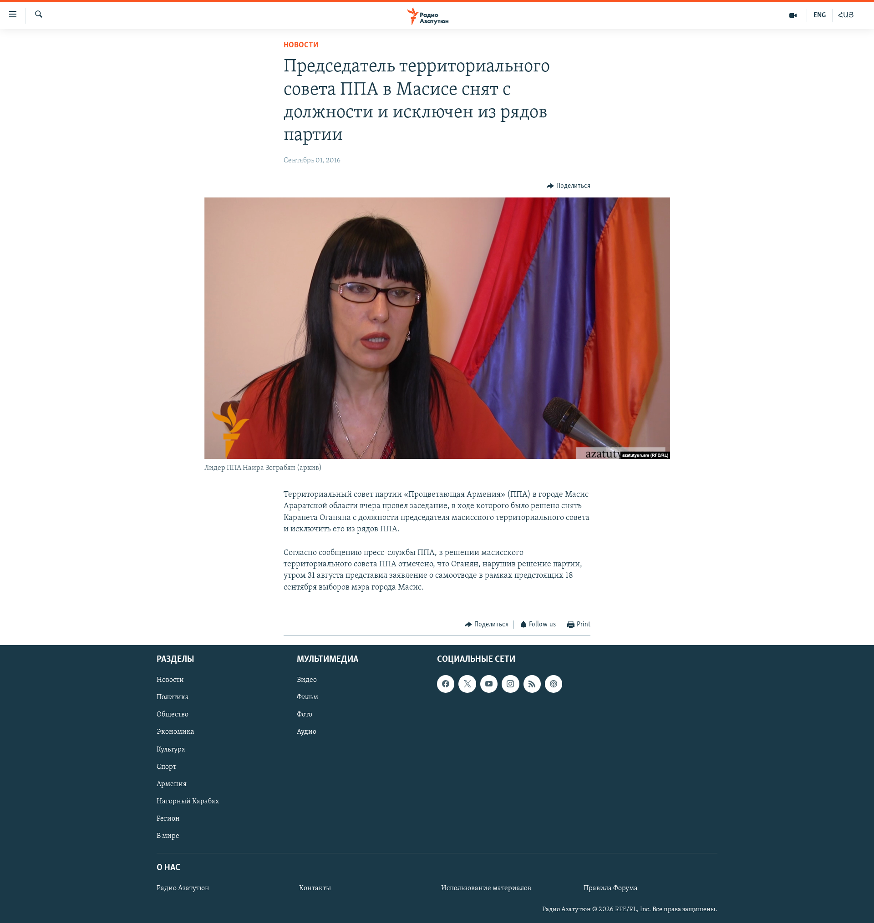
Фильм (307, 697)
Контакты (315, 889)
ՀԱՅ (846, 15)
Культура (171, 749)
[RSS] (532, 684)
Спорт (166, 767)
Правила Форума (611, 889)
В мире (168, 836)
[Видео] (793, 15)
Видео (307, 680)
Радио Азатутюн (183, 889)
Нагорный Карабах (188, 801)
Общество (172, 715)
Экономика (175, 732)
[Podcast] (553, 684)
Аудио (306, 732)
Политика (173, 697)
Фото (304, 715)
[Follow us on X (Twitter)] (467, 684)
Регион (168, 818)
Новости (301, 45)
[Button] (568, 186)
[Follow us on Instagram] (510, 684)
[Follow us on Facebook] (445, 684)
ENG (819, 15)
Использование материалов (486, 889)
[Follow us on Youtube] (489, 684)
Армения (172, 784)
